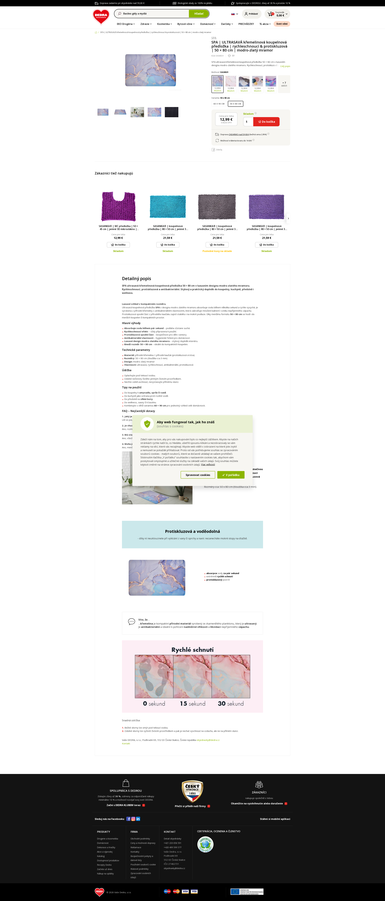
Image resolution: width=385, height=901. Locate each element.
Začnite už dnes (104, 869)
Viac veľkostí (208, 464)
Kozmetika (163, 24)
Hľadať (198, 13)
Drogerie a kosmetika (107, 838)
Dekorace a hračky (106, 847)
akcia (265, 24)
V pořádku (232, 475)
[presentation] (97, 218)
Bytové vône (184, 24)
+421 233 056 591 (172, 843)
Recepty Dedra (104, 864)
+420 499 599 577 (172, 847)
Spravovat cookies (198, 475)
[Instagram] (133, 819)
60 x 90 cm (219, 104)
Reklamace (136, 847)
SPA (213, 38)
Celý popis (285, 66)
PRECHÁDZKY (246, 24)
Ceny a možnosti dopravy (143, 843)
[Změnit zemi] (233, 14)
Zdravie (144, 24)
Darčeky (226, 24)
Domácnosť (206, 24)
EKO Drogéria (124, 24)
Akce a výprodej (104, 851)
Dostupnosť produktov (108, 860)
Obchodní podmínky (140, 838)
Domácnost (103, 843)
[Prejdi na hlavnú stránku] (101, 16)
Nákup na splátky (105, 873)
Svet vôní (282, 23)
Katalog (101, 856)
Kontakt (126, 743)
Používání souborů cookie (143, 864)
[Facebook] (128, 819)
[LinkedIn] (138, 819)
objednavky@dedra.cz (208, 739)
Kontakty (135, 851)
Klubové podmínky (139, 868)
